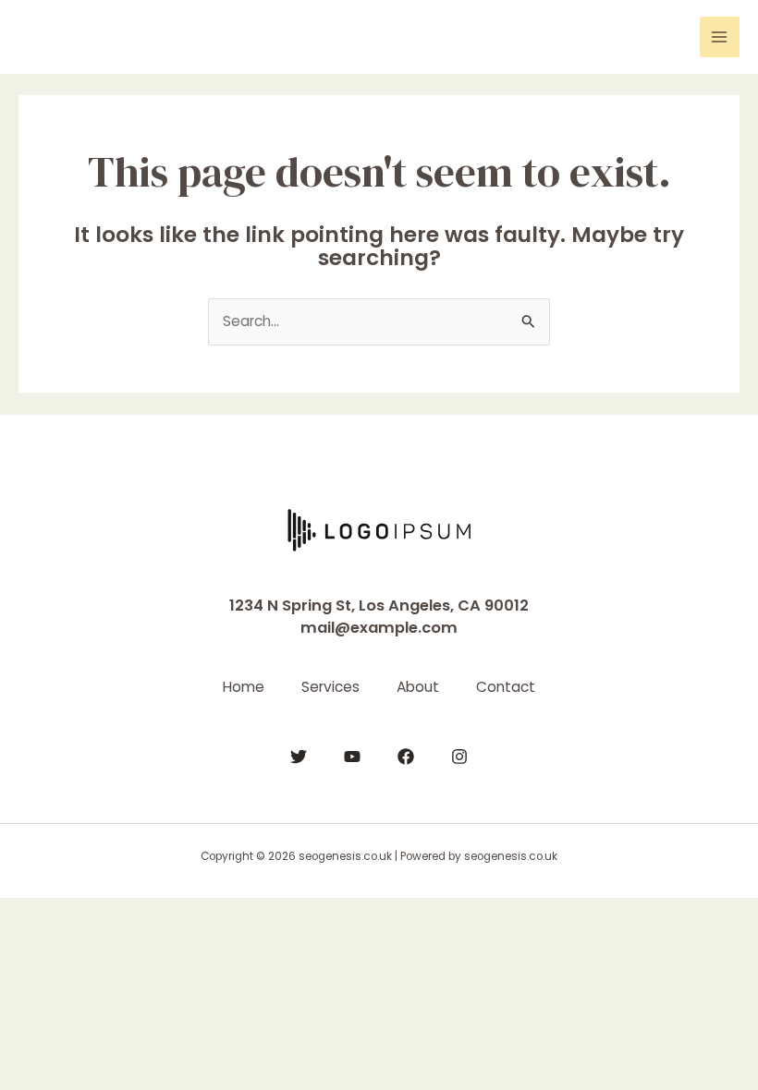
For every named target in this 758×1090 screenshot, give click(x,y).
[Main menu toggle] (720, 36)
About (418, 686)
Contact (505, 686)
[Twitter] (298, 756)
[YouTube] (352, 756)
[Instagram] (459, 756)
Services (330, 686)
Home (243, 686)
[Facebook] (405, 756)
